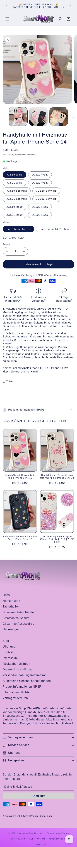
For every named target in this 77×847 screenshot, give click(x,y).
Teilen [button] (10, 381)
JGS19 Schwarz (16, 190)
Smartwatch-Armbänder (19, 612)
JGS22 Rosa (40, 214)
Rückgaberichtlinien (16, 663)
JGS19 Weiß (14, 174)
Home (7, 595)
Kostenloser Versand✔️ (26, 155)
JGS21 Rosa (14, 214)
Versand (41, 839)
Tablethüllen (11, 606)
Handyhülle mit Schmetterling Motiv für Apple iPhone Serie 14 (57, 476)
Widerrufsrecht (18, 839)
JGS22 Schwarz (46, 198)
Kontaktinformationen (59, 839)
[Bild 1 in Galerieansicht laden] (18, 116)
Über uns (9, 646)
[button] (7, 19)
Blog (6, 640)
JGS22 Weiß (40, 182)
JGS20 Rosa (40, 206)
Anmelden (38, 795)
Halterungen (11, 629)
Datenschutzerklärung (18, 669)
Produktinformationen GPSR (22, 686)
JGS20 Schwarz (46, 190)
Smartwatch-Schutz (16, 617)
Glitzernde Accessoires (18, 623)
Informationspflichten (17, 692)
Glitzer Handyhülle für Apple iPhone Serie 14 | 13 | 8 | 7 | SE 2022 (57, 539)
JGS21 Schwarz (16, 198)
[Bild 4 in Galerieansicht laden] (58, 116)
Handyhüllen (11, 600)
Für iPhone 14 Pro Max (55, 229)
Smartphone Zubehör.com (29, 833)
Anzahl (6, 244)
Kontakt (8, 652)
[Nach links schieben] (4, 117)
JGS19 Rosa (14, 206)
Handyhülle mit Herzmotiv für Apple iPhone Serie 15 (20, 476)
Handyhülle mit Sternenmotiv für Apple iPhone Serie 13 (20, 538)
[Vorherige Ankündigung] (7, 6)
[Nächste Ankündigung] (70, 6)
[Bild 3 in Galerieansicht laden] (38, 116)
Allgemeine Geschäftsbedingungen (27, 680)
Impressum (10, 658)
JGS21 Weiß (14, 182)
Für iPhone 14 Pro (18, 229)
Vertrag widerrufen (15, 698)
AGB (31, 839)
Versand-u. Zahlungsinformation (25, 675)
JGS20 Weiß (40, 174)
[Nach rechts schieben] (73, 117)
